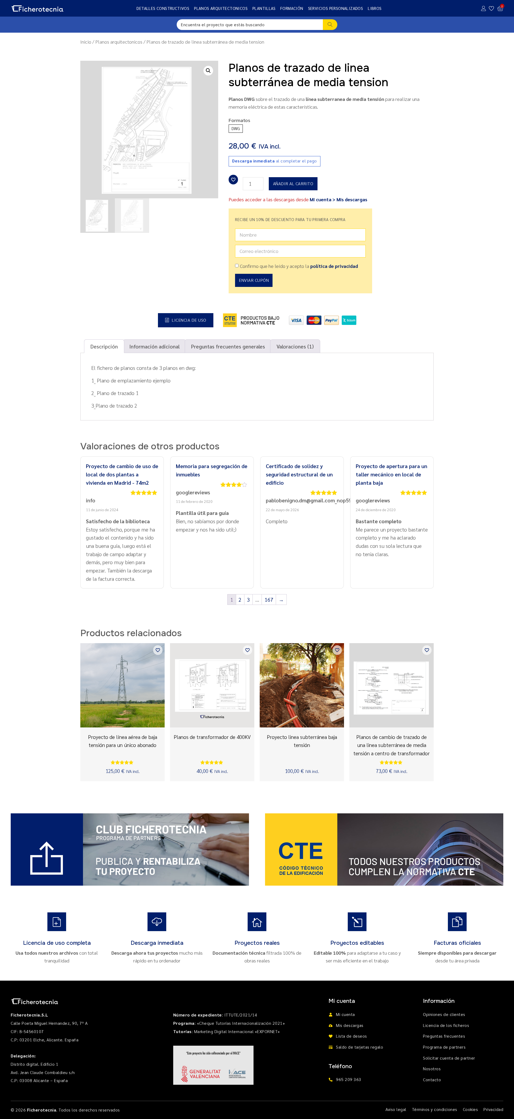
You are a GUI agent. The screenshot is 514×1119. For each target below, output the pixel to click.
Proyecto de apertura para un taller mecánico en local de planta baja (391, 474)
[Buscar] (330, 24)
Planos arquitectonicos (221, 8)
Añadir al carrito (293, 183)
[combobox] (250, 24)
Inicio (85, 42)
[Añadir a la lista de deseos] (233, 179)
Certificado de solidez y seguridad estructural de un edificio (299, 474)
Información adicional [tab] (154, 346)
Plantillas (263, 8)
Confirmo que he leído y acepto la (299, 266)
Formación (291, 8)
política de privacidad (334, 266)
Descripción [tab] (104, 346)
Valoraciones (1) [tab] (295, 346)
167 (268, 599)
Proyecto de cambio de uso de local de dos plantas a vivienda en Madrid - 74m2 (122, 474)
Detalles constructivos (163, 8)
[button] (208, 70)
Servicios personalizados (335, 8)
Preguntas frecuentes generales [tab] (228, 346)
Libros (374, 8)
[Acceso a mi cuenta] (483, 8)
